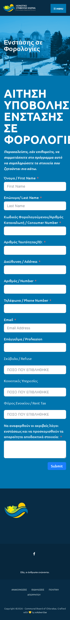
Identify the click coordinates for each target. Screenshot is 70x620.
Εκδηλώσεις (38, 589)
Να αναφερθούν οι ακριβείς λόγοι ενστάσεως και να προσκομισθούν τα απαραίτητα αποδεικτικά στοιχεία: (33, 431)
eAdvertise (41, 612)
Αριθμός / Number (18, 280)
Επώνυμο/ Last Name (21, 197)
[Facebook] (34, 553)
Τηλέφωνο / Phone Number (26, 300)
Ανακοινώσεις (19, 589)
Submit (57, 466)
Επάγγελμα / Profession (23, 339)
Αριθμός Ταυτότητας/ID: (23, 242)
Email (8, 319)
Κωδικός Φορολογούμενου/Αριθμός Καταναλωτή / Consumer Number (33, 220)
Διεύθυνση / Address (20, 261)
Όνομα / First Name (20, 178)
